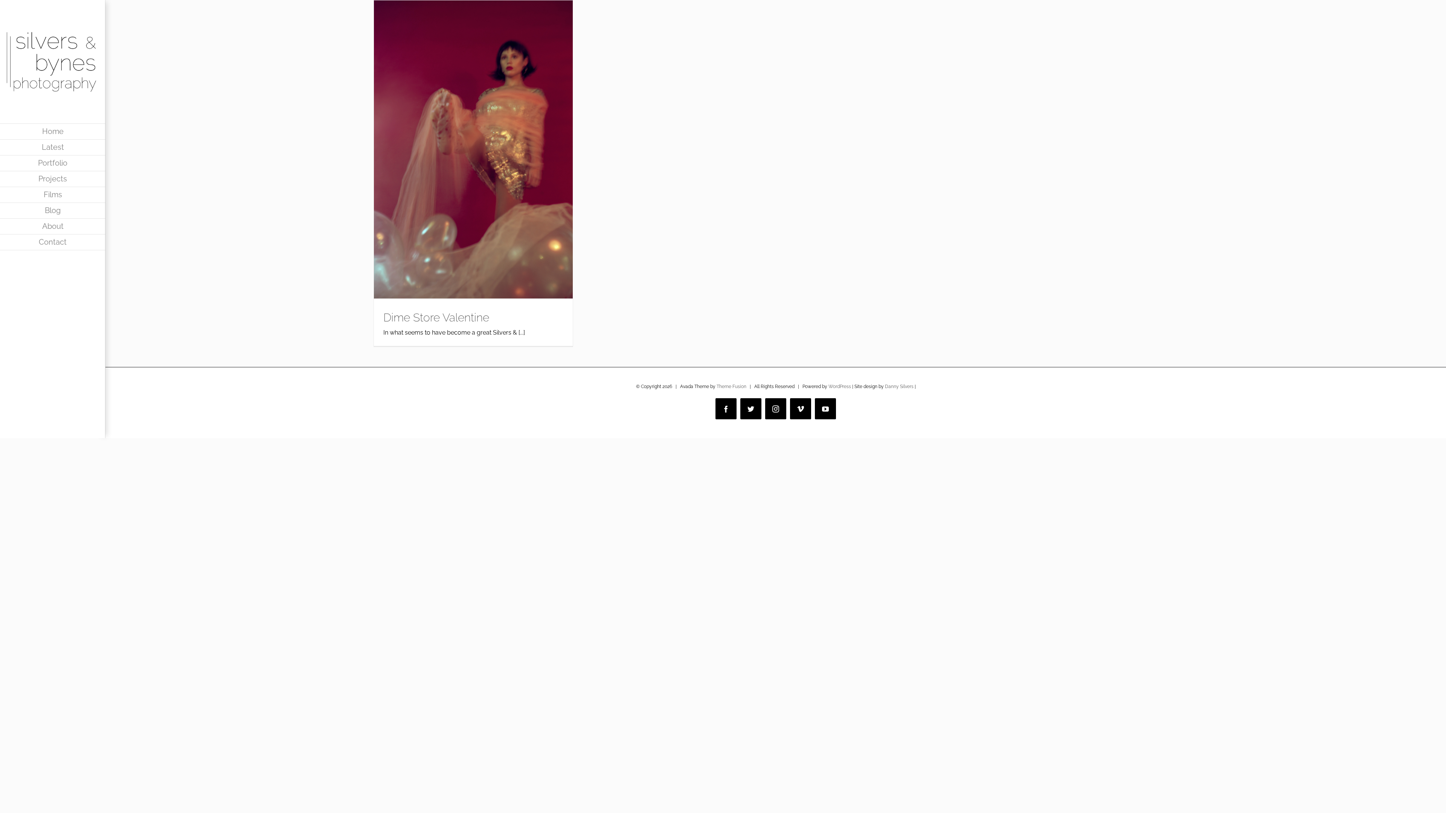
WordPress (839, 386)
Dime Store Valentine (436, 317)
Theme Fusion (731, 386)
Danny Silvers (899, 386)
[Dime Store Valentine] (473, 149)
